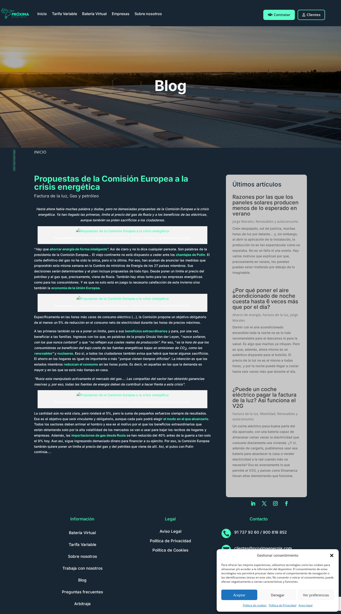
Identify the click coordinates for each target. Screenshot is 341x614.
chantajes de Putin (190, 255)
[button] (331, 555)
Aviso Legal (170, 531)
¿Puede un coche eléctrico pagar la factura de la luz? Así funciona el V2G (264, 397)
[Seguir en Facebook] (286, 503)
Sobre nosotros (148, 13)
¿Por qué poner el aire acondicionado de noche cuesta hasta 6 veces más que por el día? (265, 298)
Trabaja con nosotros (82, 568)
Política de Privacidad (282, 605)
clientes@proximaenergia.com (263, 548)
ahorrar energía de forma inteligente (78, 249)
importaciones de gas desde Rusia (98, 435)
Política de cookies (255, 605)
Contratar (282, 14)
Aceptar (239, 595)
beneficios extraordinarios (146, 331)
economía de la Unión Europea (75, 288)
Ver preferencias (316, 595)
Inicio (42, 13)
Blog (82, 580)
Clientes (313, 14)
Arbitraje (82, 603)
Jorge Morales (243, 221)
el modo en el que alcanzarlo (185, 419)
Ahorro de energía (246, 315)
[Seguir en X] (264, 503)
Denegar (277, 595)
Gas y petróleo (84, 195)
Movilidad (267, 414)
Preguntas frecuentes (82, 592)
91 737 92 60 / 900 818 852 (260, 532)
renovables (43, 353)
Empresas (120, 13)
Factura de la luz (50, 195)
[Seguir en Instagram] (275, 503)
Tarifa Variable (64, 13)
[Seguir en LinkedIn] (253, 503)
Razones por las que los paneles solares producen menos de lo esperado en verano (265, 205)
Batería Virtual (94, 13)
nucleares (65, 353)
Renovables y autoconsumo (277, 221)
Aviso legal (305, 605)
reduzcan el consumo (81, 364)
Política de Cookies (170, 550)
